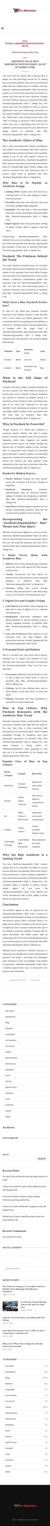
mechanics (26, 1425)
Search (6, 1154)
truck (26, 1454)
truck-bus (26, 1460)
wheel (26, 1472)
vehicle (26, 1466)
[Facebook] (6, 1255)
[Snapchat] (37, 1255)
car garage (26, 1389)
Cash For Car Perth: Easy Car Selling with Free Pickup (24, 1318)
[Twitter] (12, 1255)
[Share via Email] (30, 984)
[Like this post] (19, 984)
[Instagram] (18, 1255)
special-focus (26, 1442)
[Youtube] (31, 1255)
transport (26, 1448)
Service (26, 1436)
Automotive (26, 1372)
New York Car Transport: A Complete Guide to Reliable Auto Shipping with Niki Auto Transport (24, 1289)
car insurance (26, 1395)
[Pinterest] (24, 1255)
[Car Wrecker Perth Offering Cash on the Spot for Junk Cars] (10, 1306)
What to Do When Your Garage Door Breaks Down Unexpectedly (23, 1345)
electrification (26, 1413)
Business (26, 1383)
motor (26, 1430)
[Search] (47, 28)
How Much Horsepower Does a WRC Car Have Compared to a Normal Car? (24, 1331)
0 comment (35, 980)
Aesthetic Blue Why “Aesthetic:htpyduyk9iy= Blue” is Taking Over (25, 64)
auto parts (26, 1366)
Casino (26, 1407)
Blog (26, 1378)
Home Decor (26, 1419)
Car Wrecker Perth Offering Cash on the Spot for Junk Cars (33, 1304)
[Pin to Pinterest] (28, 984)
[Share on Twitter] (25, 984)
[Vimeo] (43, 1255)
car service (26, 1401)
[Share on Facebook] (22, 984)
